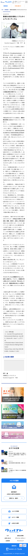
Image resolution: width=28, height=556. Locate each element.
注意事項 (8, 540)
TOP (8, 535)
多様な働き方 (18, 6)
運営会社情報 (20, 535)
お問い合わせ (8, 538)
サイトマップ (20, 540)
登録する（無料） (14, 498)
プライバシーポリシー (20, 538)
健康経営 (6, 6)
